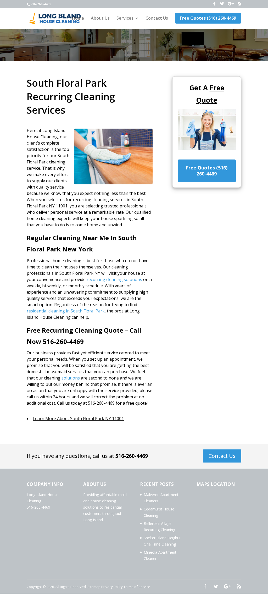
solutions (71, 378)
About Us (100, 18)
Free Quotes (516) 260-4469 (208, 18)
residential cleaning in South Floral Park (66, 311)
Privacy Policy (112, 586)
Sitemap (93, 586)
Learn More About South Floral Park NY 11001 (78, 418)
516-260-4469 (131, 455)
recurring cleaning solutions (114, 279)
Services (124, 18)
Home (78, 18)
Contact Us (157, 18)
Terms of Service (137, 586)
